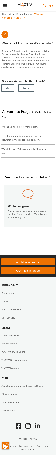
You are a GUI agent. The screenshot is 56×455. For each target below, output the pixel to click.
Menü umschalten (4, 5)
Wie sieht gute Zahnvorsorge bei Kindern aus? (23, 151)
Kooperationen (8, 293)
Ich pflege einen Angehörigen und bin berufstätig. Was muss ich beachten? (21, 137)
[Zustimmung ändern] (5, 445)
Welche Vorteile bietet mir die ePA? (19, 126)
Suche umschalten (44, 5)
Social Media (27, 449)
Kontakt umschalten (51, 5)
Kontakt (5, 301)
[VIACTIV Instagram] (28, 427)
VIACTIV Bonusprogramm (14, 360)
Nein (26, 88)
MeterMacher (8, 410)
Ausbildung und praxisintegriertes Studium (23, 385)
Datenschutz (42, 446)
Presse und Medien (11, 309)
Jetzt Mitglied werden (28, 262)
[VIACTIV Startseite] (25, 5)
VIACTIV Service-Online (13, 351)
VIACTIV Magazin (10, 368)
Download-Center (10, 335)
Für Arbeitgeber (9, 394)
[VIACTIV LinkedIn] (37, 427)
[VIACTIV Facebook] (18, 427)
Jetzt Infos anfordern (28, 270)
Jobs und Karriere (10, 402)
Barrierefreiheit (26, 446)
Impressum (11, 446)
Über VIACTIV (8, 317)
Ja (7, 88)
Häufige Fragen (9, 343)
